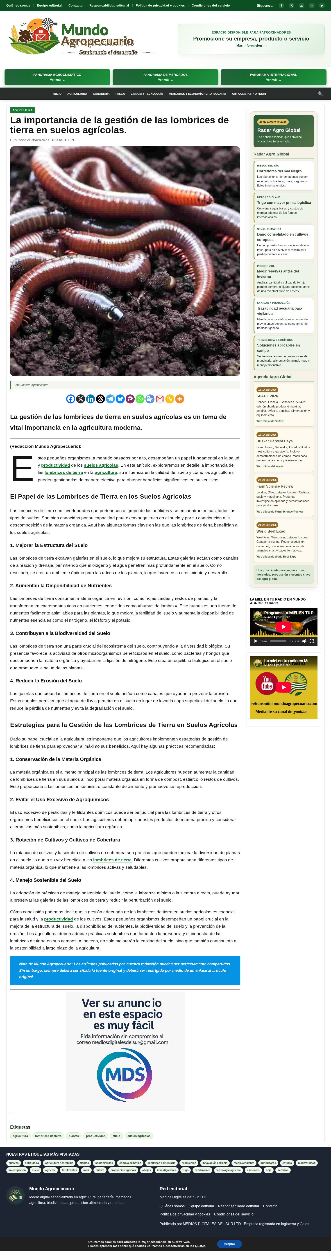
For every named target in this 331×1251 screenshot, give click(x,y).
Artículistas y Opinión (249, 93)
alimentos (253, 1170)
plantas (74, 1136)
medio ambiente (244, 1163)
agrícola (50, 1170)
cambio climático (130, 1163)
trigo (185, 1170)
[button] (57, 77)
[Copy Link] (169, 398)
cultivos (14, 1163)
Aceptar (229, 1244)
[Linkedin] (90, 398)
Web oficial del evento (270, 466)
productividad (55, 465)
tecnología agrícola (228, 1170)
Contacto (75, 5)
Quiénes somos (18, 5)
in (312, 5)
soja (268, 1170)
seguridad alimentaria (161, 1163)
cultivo (100, 1170)
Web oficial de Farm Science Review (279, 511)
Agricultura (77, 93)
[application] (283, 627)
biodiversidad (306, 1163)
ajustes (200, 1246)
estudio (287, 1163)
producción (189, 1163)
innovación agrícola (214, 1163)
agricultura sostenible (59, 1163)
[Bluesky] (120, 398)
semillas (283, 1170)
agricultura (106, 472)
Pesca (120, 93)
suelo (116, 1136)
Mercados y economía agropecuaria (197, 93)
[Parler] (130, 398)
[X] (80, 398)
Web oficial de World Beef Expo (276, 556)
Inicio (57, 93)
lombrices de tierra (64, 472)
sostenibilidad (104, 1163)
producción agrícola (123, 1170)
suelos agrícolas (101, 465)
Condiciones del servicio (211, 5)
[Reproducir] (256, 641)
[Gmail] (159, 398)
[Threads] (100, 398)
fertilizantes (69, 1170)
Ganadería (101, 93)
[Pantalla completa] (311, 641)
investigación (17, 1170)
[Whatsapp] (140, 398)
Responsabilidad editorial (109, 5)
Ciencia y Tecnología (147, 93)
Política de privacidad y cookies (160, 5)
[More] (179, 398)
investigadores (166, 1170)
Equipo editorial (49, 5)
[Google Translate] (149, 398)
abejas (146, 1170)
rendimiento (202, 1170)
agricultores (268, 1163)
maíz (86, 1170)
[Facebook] (70, 398)
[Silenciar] (304, 641)
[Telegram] (110, 398)
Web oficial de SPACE (270, 421)
